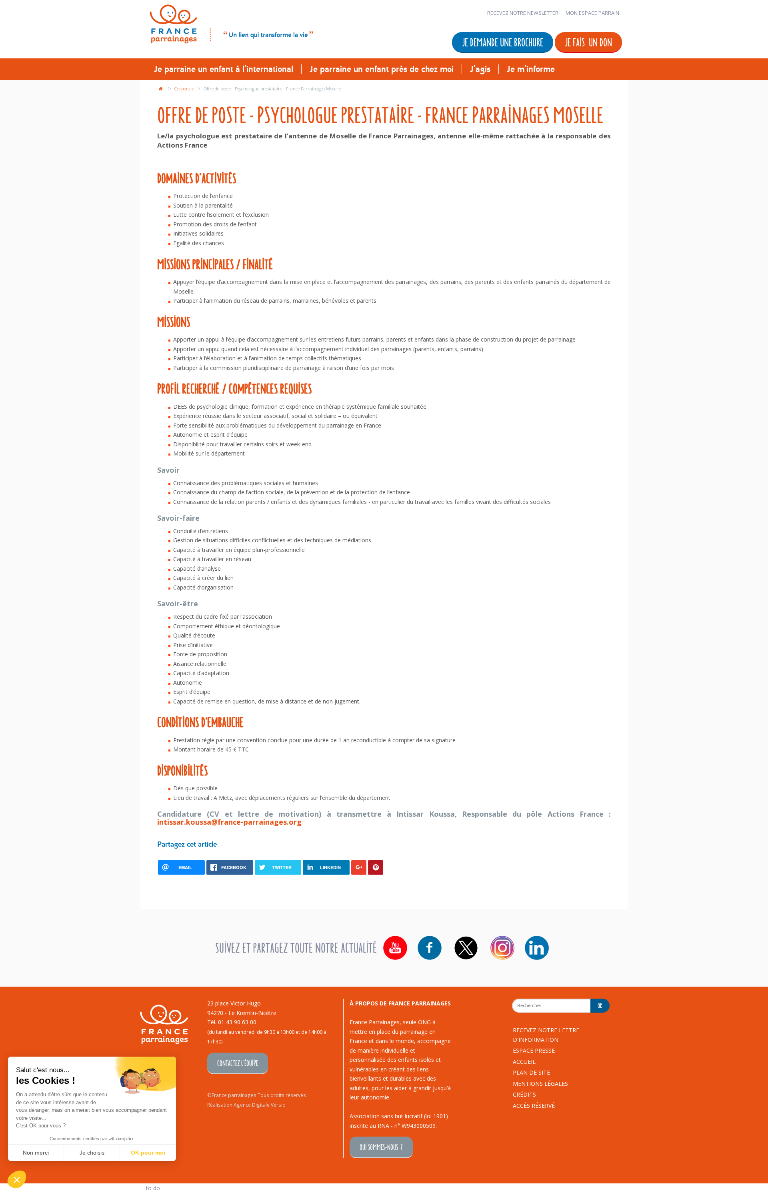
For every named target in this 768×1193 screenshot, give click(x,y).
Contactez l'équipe (237, 1062)
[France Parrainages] (230, 22)
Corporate (184, 89)
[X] (466, 948)
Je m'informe (531, 69)
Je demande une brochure (502, 42)
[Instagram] (502, 948)
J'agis (480, 69)
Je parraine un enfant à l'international (223, 69)
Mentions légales (540, 1083)
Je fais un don (588, 42)
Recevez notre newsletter (522, 13)
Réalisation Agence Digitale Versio (246, 1104)
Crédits (524, 1094)
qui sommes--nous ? (381, 1146)
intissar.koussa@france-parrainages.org (229, 822)
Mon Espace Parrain (592, 13)
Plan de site (531, 1072)
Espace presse (534, 1050)
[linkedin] (537, 948)
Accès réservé (534, 1105)
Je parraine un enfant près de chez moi (382, 69)
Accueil (524, 1061)
